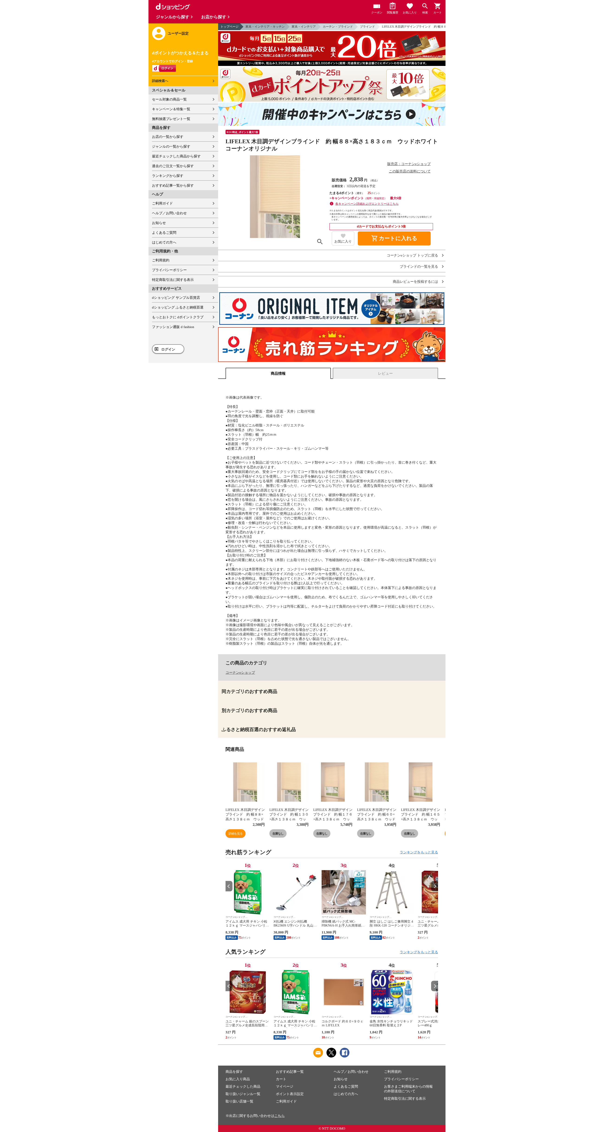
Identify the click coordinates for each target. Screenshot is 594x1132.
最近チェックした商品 (243, 1086)
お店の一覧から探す (167, 137)
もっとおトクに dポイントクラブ (177, 317)
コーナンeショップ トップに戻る (412, 255)
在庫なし (278, 833)
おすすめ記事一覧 (290, 1071)
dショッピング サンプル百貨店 (176, 297)
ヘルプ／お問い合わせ (169, 213)
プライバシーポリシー (169, 270)
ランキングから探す (167, 176)
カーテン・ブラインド (338, 26)
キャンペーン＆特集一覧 (171, 109)
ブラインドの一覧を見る (419, 266)
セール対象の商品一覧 (169, 99)
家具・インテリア (304, 26)
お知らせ (159, 223)
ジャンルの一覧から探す (171, 146)
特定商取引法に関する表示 (173, 280)
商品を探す (234, 1071)
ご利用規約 (160, 260)
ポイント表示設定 (290, 1094)
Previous (229, 886)
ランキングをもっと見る (419, 852)
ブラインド (367, 26)
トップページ (229, 26)
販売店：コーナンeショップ (409, 164)
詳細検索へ (160, 81)
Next (434, 886)
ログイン (168, 349)
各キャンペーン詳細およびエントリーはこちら (367, 203)
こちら (279, 1116)
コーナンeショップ (240, 672)
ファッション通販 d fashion (173, 327)
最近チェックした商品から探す (176, 156)
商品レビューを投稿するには (415, 281)
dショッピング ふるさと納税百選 (177, 307)
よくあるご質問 (164, 232)
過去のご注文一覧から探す (173, 166)
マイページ (284, 1086)
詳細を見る (235, 833)
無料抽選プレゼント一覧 (171, 119)
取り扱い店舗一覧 (239, 1101)
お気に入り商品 (238, 1079)
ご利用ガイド (162, 203)
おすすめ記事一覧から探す (173, 185)
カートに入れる (394, 238)
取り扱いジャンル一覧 (243, 1094)
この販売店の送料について (410, 171)
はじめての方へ (164, 242)
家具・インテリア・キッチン (265, 26)
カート (281, 1079)
